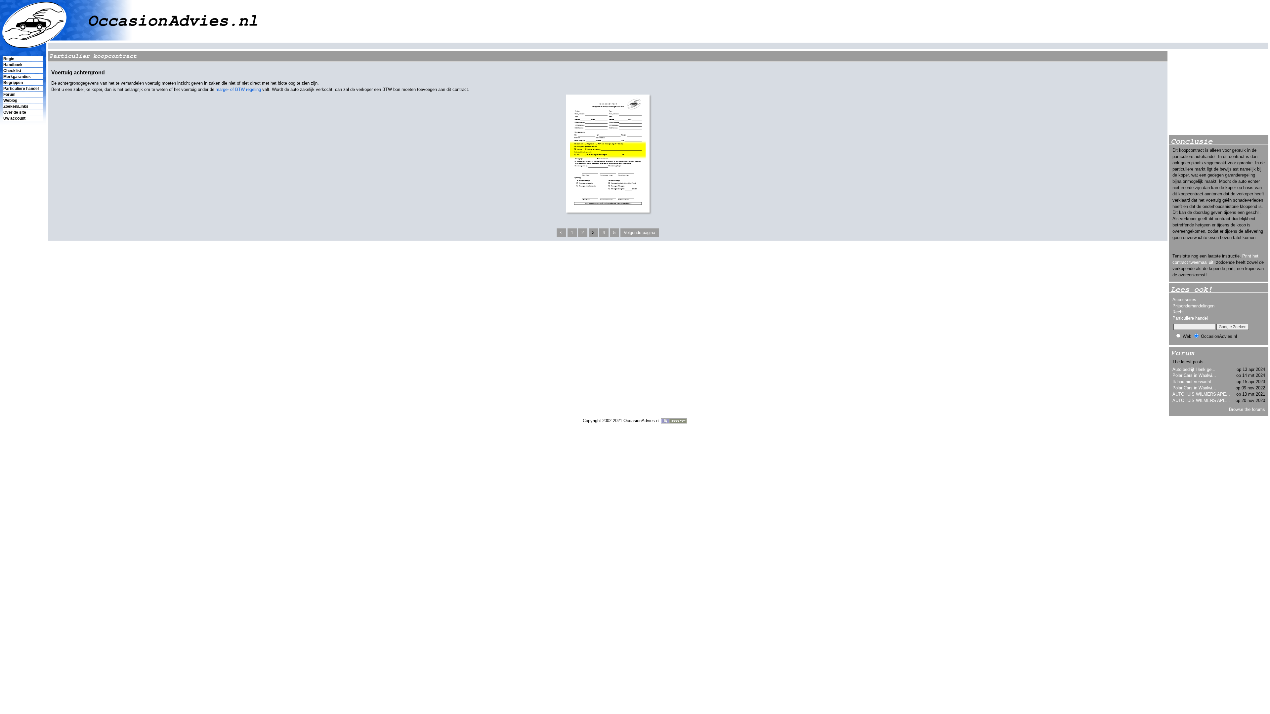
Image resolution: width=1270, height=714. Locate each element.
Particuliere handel (21, 88)
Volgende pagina (639, 232)
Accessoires (1184, 299)
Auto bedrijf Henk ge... (1193, 369)
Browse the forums (1247, 409)
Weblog (10, 100)
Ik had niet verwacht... (1193, 381)
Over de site (14, 112)
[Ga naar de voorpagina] (635, 20)
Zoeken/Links (15, 106)
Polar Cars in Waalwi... (1194, 375)
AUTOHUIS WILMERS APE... (1201, 394)
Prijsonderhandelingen (1193, 305)
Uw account (14, 118)
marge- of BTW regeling (238, 89)
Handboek (12, 64)
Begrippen (13, 82)
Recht (1178, 311)
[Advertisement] (22, 235)
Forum (9, 94)
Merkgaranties (17, 76)
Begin (8, 59)
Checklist (12, 70)
